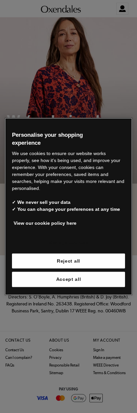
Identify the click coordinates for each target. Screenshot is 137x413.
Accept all (68, 279)
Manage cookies (68, 242)
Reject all (68, 260)
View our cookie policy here (45, 223)
